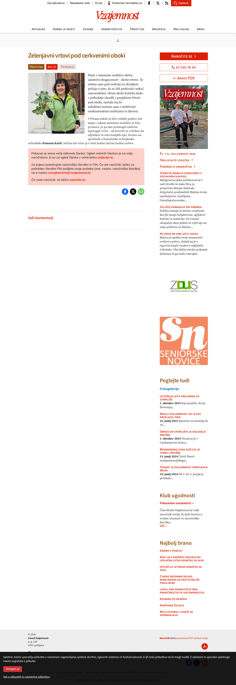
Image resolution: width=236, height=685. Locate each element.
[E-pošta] (141, 191)
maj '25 (52, 67)
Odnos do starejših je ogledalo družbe (183, 433)
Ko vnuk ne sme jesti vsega (179, 233)
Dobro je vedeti (64, 29)
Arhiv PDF (186, 78)
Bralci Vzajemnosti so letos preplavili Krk (180, 415)
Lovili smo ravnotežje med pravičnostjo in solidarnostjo (182, 591)
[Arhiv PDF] (204, 646)
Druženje (159, 29)
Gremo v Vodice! (171, 550)
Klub (98, 3)
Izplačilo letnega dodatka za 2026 (181, 568)
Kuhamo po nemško (173, 599)
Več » (163, 526)
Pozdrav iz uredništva (176, 166)
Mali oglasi (181, 29)
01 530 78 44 (186, 67)
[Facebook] (125, 191)
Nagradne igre (80, 3)
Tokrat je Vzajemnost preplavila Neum (184, 469)
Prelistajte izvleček (174, 160)
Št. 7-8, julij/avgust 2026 (178, 153)
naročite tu (77, 179)
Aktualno (38, 29)
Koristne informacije (127, 3)
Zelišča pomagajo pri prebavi (181, 207)
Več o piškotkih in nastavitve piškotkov (26, 677)
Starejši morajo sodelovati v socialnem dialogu (181, 174)
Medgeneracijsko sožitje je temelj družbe (180, 451)
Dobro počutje (111, 29)
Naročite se (181, 56)
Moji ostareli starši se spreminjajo (176, 613)
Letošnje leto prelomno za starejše (179, 398)
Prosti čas (137, 29)
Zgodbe (88, 29)
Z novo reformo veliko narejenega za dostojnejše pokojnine (180, 579)
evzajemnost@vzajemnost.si (69, 172)
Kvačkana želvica (172, 605)
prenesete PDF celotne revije (192, 638)
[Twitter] (133, 191)
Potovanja (67, 67)
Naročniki (164, 638)
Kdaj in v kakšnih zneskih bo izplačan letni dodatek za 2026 (182, 558)
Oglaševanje (56, 3)
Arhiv (200, 29)
